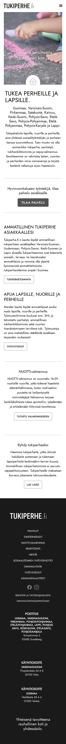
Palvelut (33, 531)
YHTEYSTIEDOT (15, 346)
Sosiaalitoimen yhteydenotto (33, 560)
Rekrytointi (33, 549)
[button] (60, 5)
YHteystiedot (33, 572)
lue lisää (33, 484)
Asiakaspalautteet (33, 578)
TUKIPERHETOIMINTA (19, 279)
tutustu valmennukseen (33, 416)
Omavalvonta (33, 566)
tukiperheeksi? (33, 537)
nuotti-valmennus (33, 543)
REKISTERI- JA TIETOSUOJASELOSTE (33, 595)
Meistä (33, 554)
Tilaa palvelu (33, 202)
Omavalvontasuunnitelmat (33, 601)
